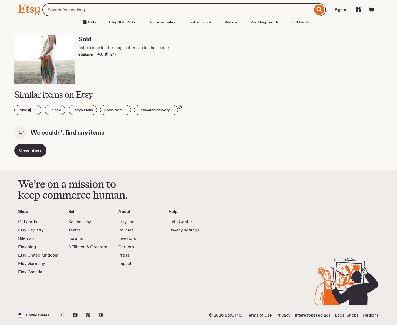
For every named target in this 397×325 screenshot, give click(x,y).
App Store (36, 290)
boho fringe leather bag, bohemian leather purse (123, 47)
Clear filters (30, 150)
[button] (33, 315)
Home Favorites (162, 22)
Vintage (231, 22)
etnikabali (86, 54)
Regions (371, 315)
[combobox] (177, 9)
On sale (55, 110)
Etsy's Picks (83, 110)
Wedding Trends (265, 22)
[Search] (319, 9)
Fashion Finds (199, 22)
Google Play (77, 290)
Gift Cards (300, 22)
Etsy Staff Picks (122, 22)
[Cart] (371, 9)
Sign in (340, 10)
